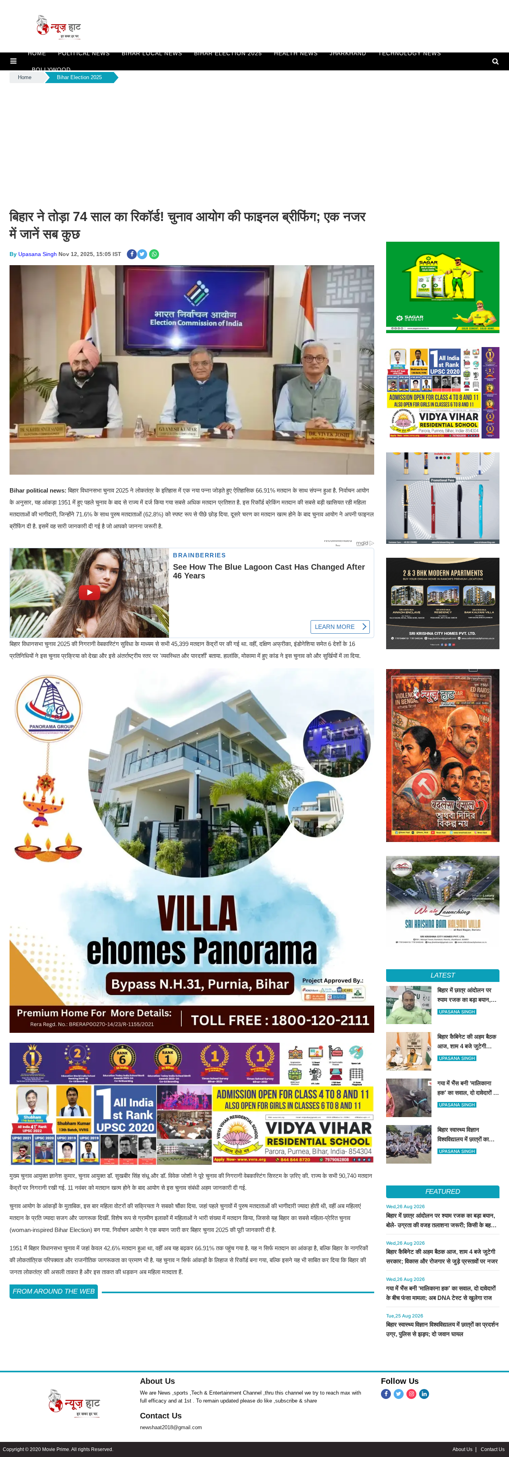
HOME (37, 53)
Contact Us (161, 1415)
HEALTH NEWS (296, 53)
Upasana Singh (37, 254)
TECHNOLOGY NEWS (409, 53)
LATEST (443, 975)
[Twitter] (399, 1394)
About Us (157, 1381)
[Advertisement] (254, 144)
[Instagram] (411, 1394)
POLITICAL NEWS (84, 53)
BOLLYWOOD (51, 69)
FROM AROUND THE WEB (54, 1291)
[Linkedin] (424, 1394)
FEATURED (442, 1191)
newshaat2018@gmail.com (171, 1427)
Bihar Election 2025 (228, 53)
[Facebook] (386, 1394)
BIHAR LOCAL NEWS (152, 53)
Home (24, 77)
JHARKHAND (348, 53)
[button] (13, 61)
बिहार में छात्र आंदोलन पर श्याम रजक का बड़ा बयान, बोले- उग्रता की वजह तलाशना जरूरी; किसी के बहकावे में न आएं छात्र (442, 1225)
